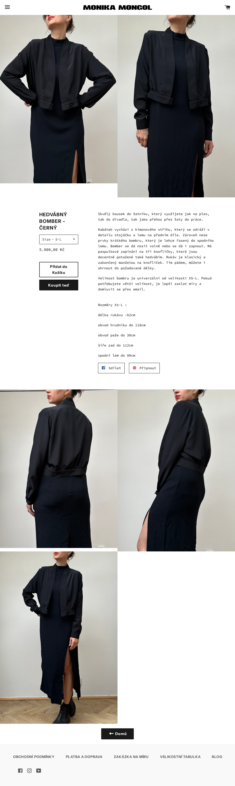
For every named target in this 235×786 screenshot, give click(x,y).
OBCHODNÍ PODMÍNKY (34, 757)
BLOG (217, 757)
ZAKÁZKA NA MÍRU (131, 757)
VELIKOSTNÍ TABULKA (180, 757)
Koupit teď (58, 285)
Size (46, 239)
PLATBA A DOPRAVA (84, 757)
